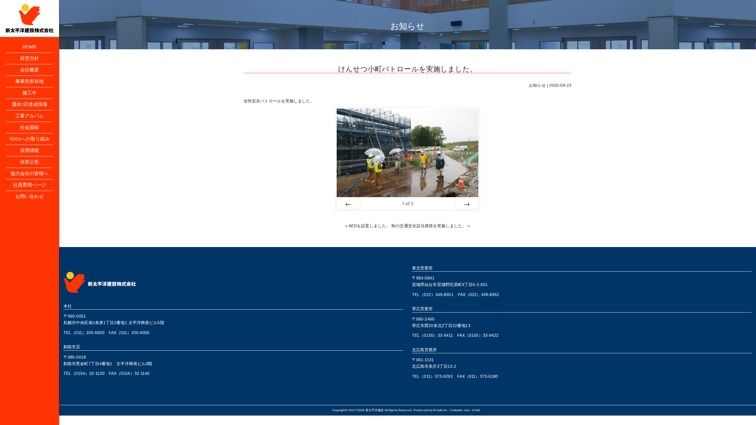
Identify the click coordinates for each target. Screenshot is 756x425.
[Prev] (348, 204)
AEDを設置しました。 (369, 225)
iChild (476, 410)
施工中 (29, 92)
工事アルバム (29, 115)
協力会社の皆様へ (30, 173)
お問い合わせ (29, 196)
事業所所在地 (29, 81)
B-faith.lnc (440, 410)
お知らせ (537, 85)
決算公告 (29, 161)
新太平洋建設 (375, 410)
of (407, 203)
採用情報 (29, 150)
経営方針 (29, 58)
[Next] (466, 204)
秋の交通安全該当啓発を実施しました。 (428, 225)
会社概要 (29, 69)
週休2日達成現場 (30, 104)
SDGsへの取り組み (29, 138)
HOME (29, 46)
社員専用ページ (29, 184)
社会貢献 (29, 127)
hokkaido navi (460, 410)
